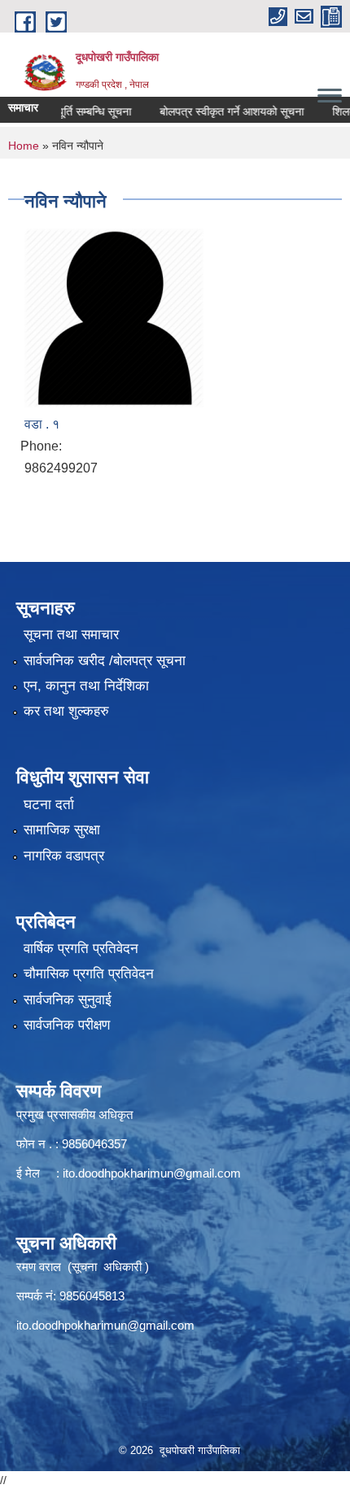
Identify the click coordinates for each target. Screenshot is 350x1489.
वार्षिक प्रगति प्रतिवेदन (81, 948)
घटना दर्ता (49, 804)
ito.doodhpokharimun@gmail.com (152, 1173)
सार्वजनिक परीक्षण (67, 1025)
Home (23, 145)
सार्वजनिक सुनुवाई (68, 1000)
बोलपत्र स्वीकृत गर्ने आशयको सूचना (219, 111)
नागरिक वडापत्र (64, 856)
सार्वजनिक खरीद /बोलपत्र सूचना (105, 660)
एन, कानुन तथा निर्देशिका (86, 686)
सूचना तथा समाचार (71, 634)
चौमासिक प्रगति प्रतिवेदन (89, 974)
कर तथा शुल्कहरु (66, 711)
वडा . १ (41, 424)
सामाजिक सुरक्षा (62, 830)
